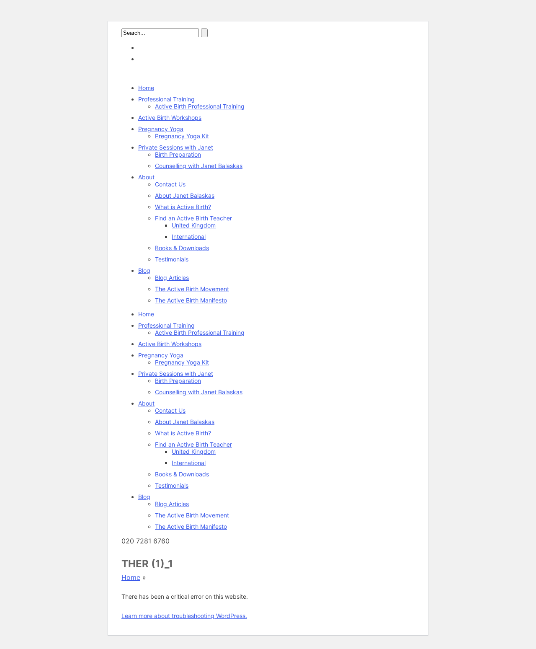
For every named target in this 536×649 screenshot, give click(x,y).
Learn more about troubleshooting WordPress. (184, 615)
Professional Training (166, 99)
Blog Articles (172, 277)
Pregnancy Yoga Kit (182, 136)
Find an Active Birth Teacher (193, 218)
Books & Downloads (182, 247)
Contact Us (170, 184)
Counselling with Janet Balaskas (198, 165)
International (189, 236)
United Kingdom (194, 225)
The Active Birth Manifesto (191, 300)
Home (146, 87)
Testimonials (171, 259)
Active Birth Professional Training (200, 106)
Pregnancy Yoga (160, 128)
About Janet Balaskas (184, 195)
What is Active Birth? (183, 206)
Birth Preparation (178, 154)
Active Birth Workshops (169, 117)
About (146, 177)
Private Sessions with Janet (175, 147)
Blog (144, 270)
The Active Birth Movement (192, 288)
